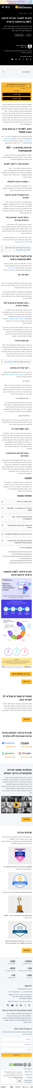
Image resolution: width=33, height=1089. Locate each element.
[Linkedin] (22, 1005)
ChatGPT (15, 94)
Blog (30, 13)
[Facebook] (30, 1005)
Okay (19, 1081)
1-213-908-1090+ (26, 992)
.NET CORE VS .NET (10, 362)
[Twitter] (26, 1005)
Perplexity (15, 98)
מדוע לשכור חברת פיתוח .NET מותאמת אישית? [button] (20, 526)
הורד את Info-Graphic (21, 674)
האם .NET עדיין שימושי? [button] (24, 502)
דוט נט (28, 35)
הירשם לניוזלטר (28, 1069)
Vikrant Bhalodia (21, 45)
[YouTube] (13, 1005)
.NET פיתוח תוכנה (23, 242)
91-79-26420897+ (13, 992)
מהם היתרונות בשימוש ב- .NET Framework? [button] (22, 518)
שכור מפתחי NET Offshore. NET (16, 319)
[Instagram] (17, 1005)
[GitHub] (9, 1005)
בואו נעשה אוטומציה (13, 3)
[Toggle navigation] (2, 7)
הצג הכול (26, 819)
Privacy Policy (18, 1078)
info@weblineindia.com (25, 989)
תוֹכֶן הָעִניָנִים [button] (26, 72)
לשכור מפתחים (22, 13)
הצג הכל (27, 719)
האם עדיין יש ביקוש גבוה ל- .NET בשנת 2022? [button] (19, 509)
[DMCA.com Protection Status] (16, 1065)
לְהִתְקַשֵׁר (28, 985)
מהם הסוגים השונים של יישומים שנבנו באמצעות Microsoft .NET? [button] (20, 542)
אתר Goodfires (20, 250)
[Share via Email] (12, 59)
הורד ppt (26, 682)
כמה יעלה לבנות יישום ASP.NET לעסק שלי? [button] (18, 534)
